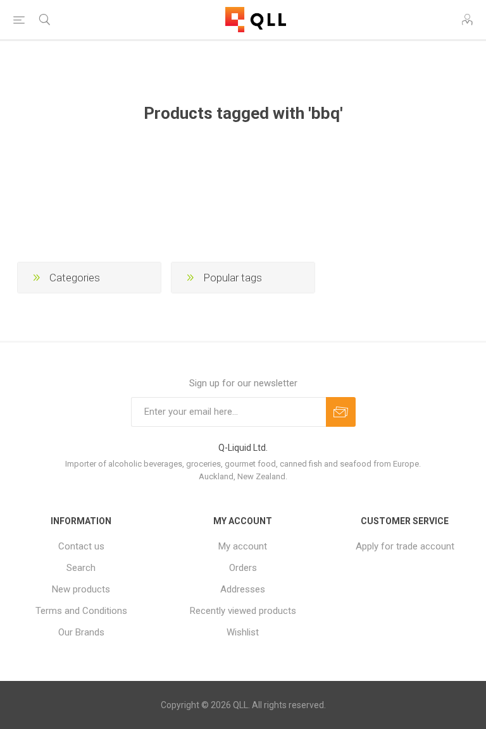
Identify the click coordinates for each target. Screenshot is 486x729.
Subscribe (341, 412)
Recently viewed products (243, 610)
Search (81, 567)
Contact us (81, 546)
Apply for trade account (405, 546)
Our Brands (81, 632)
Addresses (242, 589)
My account (242, 546)
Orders (243, 567)
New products (81, 589)
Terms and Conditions (81, 610)
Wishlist (243, 632)
